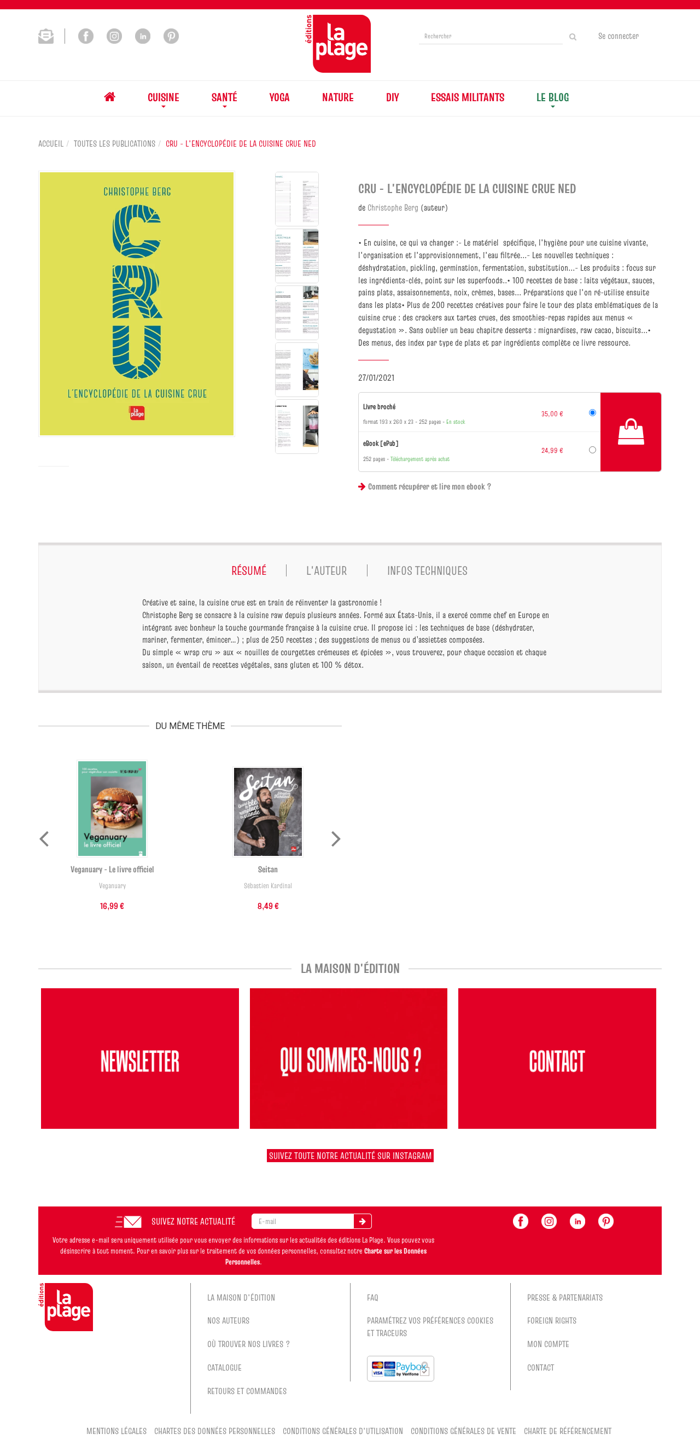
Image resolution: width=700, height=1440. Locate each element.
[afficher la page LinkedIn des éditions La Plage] (577, 1220)
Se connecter (618, 36)
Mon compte (548, 1344)
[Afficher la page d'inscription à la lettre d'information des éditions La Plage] (51, 35)
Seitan (268, 869)
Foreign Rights (551, 1320)
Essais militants (467, 97)
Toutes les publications (114, 143)
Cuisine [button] (163, 97)
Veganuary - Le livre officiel (112, 869)
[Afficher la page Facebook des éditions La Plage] (86, 35)
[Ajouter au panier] (630, 432)
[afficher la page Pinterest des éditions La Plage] (606, 1220)
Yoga (280, 97)
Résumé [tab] (248, 570)
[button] (136, 304)
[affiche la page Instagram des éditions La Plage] (549, 1220)
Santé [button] (224, 97)
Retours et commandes (247, 1391)
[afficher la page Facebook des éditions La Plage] (520, 1220)
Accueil (50, 143)
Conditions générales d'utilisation (343, 1431)
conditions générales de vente (463, 1431)
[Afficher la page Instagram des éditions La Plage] (114, 35)
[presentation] (44, 836)
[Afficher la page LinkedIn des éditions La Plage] (142, 35)
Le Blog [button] (552, 97)
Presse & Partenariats (565, 1297)
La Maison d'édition (241, 1297)
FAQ (372, 1297)
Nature (338, 97)
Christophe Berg (393, 207)
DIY (392, 97)
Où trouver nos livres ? (248, 1344)
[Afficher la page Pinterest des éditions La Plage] (171, 35)
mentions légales (116, 1431)
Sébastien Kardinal (268, 886)
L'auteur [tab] (326, 570)
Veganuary (112, 886)
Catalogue (224, 1367)
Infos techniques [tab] (427, 570)
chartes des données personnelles (214, 1431)
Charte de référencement (567, 1431)
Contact (540, 1367)
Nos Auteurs (228, 1320)
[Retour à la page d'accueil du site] (338, 44)
